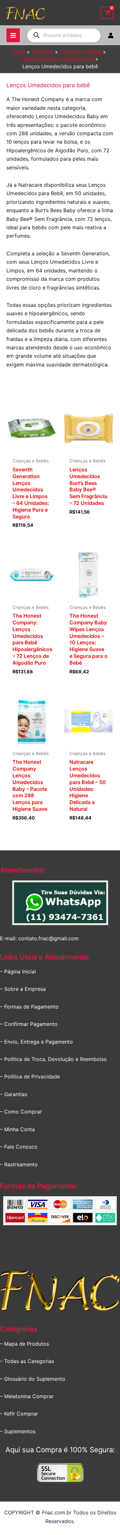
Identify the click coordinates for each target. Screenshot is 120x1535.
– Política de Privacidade (30, 1076)
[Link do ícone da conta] (111, 35)
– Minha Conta (17, 1129)
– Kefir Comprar (19, 1413)
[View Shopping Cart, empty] (107, 12)
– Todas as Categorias (27, 1361)
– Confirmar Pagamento (29, 1024)
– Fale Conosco (18, 1146)
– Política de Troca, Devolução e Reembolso (53, 1059)
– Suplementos (18, 1431)
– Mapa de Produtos (24, 1344)
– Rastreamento (19, 1164)
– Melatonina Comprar (27, 1396)
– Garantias (13, 1094)
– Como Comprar (21, 1111)
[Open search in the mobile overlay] (63, 35)
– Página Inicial (18, 971)
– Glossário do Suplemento (32, 1379)
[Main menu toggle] (13, 35)
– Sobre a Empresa (23, 989)
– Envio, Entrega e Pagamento (36, 1041)
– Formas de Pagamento (29, 1006)
